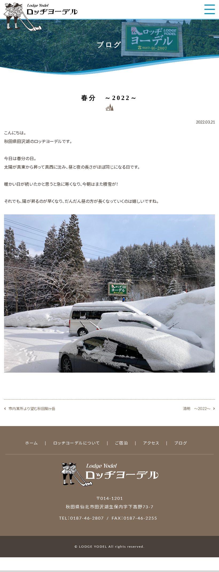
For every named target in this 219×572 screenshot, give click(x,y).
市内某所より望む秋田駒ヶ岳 (32, 409)
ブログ (180, 443)
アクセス (151, 443)
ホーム (31, 443)
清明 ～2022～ (196, 409)
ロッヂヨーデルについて (76, 443)
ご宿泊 (121, 443)
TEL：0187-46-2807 (81, 518)
